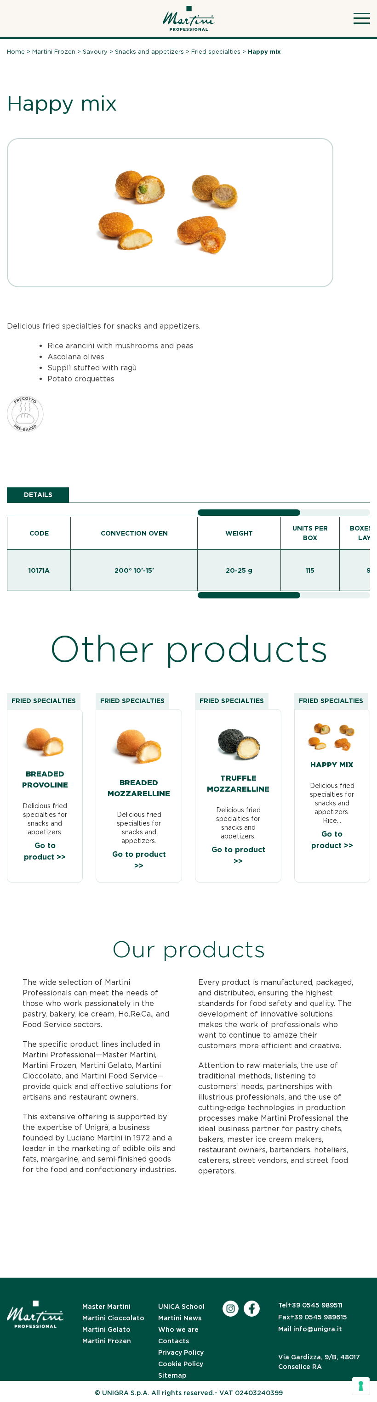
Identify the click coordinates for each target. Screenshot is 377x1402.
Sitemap (172, 1375)
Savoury (95, 51)
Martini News (179, 1318)
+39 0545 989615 (312, 1317)
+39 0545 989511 (310, 1305)
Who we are (178, 1329)
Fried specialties (215, 51)
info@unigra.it (310, 1329)
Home (16, 51)
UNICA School (181, 1306)
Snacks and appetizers (149, 51)
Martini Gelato (106, 1329)
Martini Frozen (53, 51)
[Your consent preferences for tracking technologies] (361, 1386)
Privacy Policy (181, 1352)
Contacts (173, 1341)
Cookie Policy (180, 1364)
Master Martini (106, 1306)
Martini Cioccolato (113, 1318)
